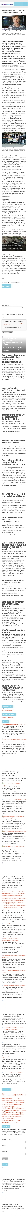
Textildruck (19, 1118)
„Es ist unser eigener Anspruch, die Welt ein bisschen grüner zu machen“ (14, 545)
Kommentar (6, 286)
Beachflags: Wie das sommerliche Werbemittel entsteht (13, 462)
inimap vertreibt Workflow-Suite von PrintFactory (12, 687)
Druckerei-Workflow (11, 1097)
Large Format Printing (11, 1112)
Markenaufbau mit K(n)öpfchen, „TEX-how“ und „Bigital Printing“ (13, 390)
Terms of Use (6, 324)
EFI (25, 1102)
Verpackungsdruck (15, 1120)
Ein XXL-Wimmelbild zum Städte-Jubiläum (13, 495)
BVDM (3, 1095)
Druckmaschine (16, 1099)
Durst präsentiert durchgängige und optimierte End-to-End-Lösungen (13, 341)
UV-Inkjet (6, 1120)
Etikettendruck (9, 1104)
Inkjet (4, 1110)
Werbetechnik (7, 1122)
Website (3, 310)
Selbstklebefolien (17, 1116)
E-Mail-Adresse (5, 305)
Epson (3, 1104)
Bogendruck (6, 1092)
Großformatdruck (10, 1108)
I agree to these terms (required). (12, 327)
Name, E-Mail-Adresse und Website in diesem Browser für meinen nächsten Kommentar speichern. (12, 316)
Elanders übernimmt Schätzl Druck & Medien (13, 603)
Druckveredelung (13, 1100)
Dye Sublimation (20, 1102)
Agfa (3, 1092)
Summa (12, 1118)
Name (3, 303)
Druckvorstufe (21, 1100)
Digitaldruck (19, 1094)
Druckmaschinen (5, 1100)
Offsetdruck (5, 1114)
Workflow (15, 1122)
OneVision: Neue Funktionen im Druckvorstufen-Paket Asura (13, 442)
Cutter (11, 1095)
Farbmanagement (18, 1104)
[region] (14, 243)
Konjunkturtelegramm (21, 1110)
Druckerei (4, 1097)
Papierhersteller (11, 1114)
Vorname (4, 1145)
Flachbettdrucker (6, 1106)
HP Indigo (22, 1108)
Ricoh (16, 1114)
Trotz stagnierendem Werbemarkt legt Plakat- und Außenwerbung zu (13, 358)
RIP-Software (21, 1114)
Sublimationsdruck (6, 1118)
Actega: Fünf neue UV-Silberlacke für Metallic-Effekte (14, 416)
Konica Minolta (11, 1110)
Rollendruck (9, 1116)
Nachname (4, 1151)
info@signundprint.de (7, 710)
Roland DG (4, 1116)
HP (19, 1108)
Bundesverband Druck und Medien (17, 1092)
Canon (8, 1095)
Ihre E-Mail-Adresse (7, 1139)
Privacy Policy (18, 323)
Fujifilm (13, 1106)
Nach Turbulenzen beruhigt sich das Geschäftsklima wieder (13, 582)
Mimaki (23, 1112)
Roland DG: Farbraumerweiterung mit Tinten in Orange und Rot (12, 663)
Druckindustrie (7, 1099)
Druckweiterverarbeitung (9, 1102)
